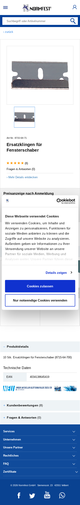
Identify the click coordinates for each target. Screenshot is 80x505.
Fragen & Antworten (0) (21, 169)
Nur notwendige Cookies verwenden (40, 300)
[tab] (40, 346)
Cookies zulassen (40, 286)
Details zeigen (56, 272)
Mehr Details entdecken (23, 177)
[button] (40, 347)
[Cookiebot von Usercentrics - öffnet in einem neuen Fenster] (57, 201)
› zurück (8, 31)
